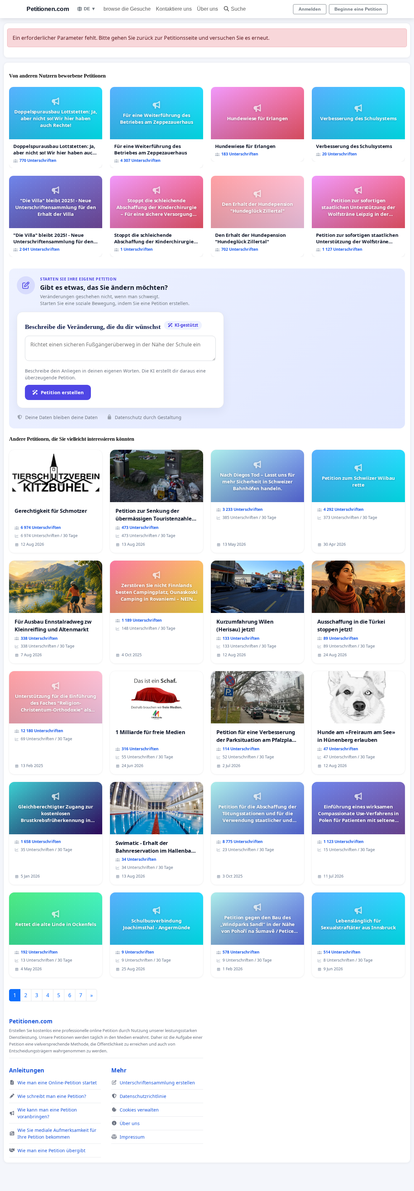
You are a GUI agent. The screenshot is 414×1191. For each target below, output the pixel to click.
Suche (238, 9)
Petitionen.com (48, 8)
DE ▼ (90, 8)
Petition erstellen (62, 392)
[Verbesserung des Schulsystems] (358, 124)
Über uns (207, 9)
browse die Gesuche (127, 9)
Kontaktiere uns (174, 9)
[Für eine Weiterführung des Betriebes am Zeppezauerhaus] (156, 127)
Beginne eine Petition (358, 9)
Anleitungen (26, 1070)
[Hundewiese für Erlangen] (257, 124)
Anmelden (310, 9)
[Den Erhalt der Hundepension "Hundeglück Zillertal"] (257, 216)
